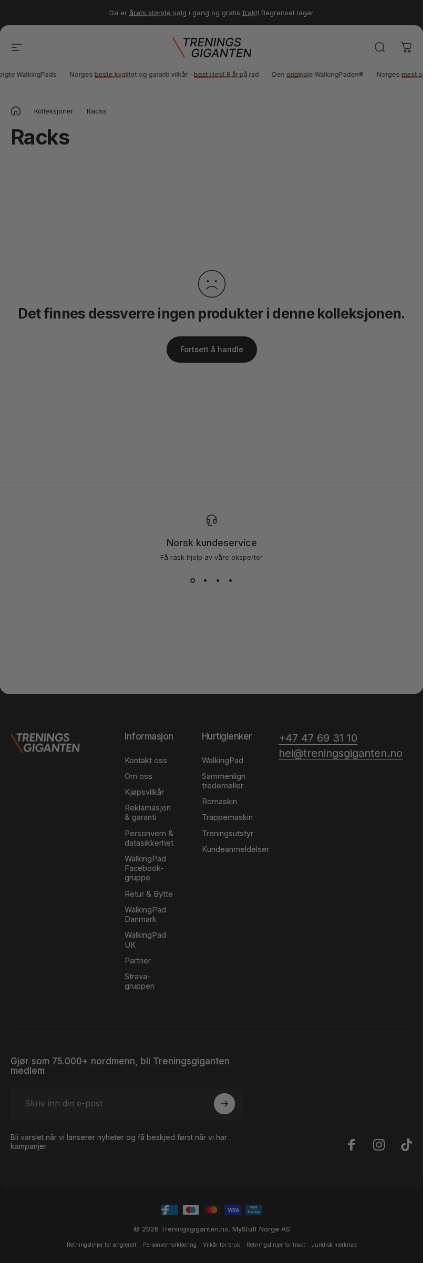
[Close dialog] (322, 449)
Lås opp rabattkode (211, 764)
